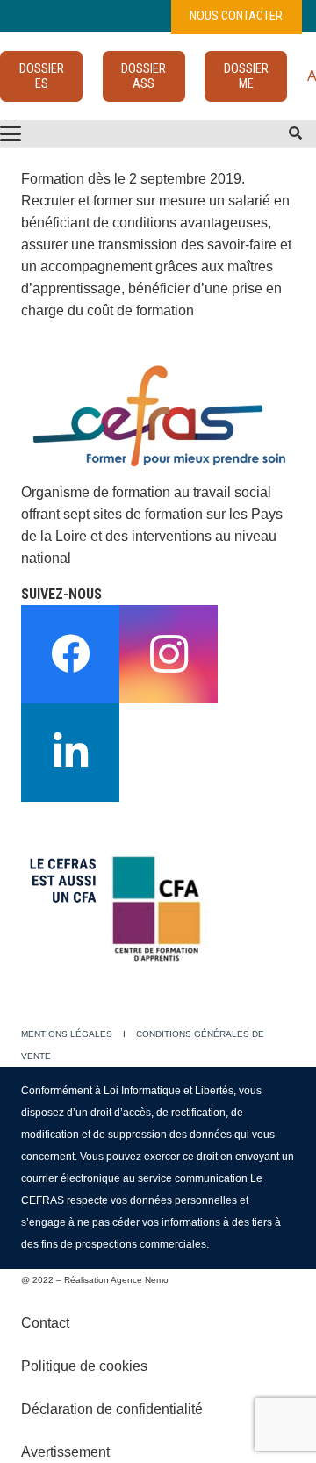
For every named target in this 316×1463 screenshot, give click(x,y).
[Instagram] (168, 654)
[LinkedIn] (70, 752)
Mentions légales (66, 1034)
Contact (45, 1322)
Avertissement (65, 1452)
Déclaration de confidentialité (112, 1409)
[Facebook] (70, 654)
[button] (295, 133)
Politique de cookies (84, 1365)
